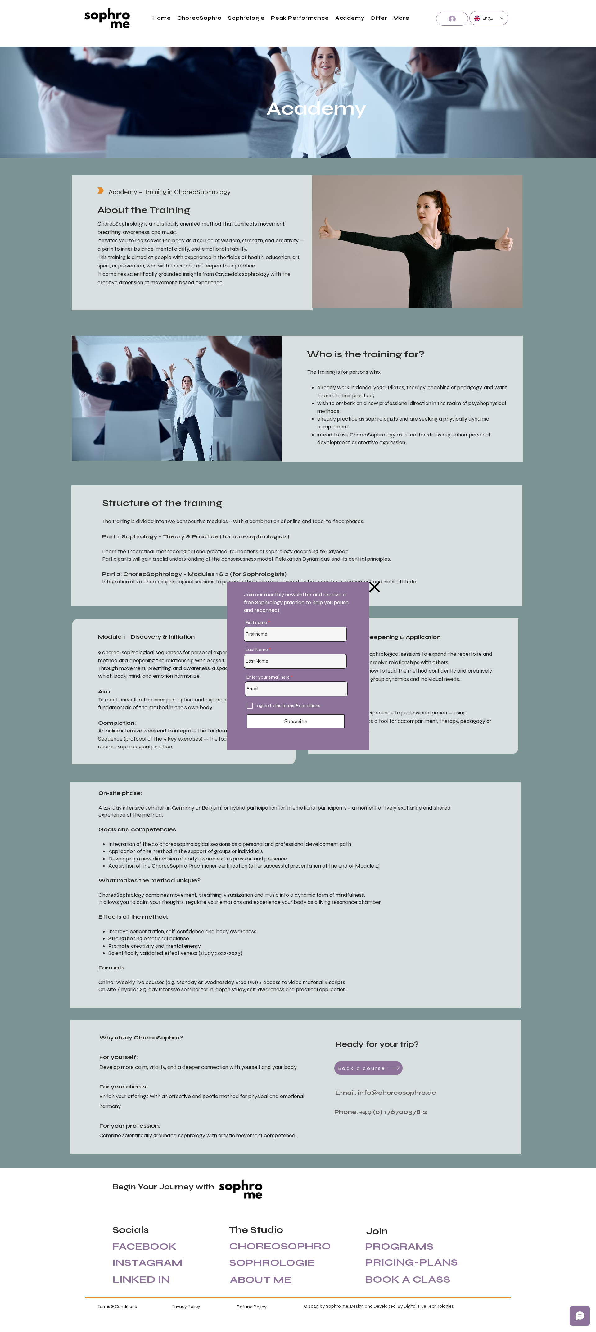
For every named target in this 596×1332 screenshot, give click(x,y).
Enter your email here (268, 677)
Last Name (257, 649)
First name (256, 622)
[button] (374, 587)
